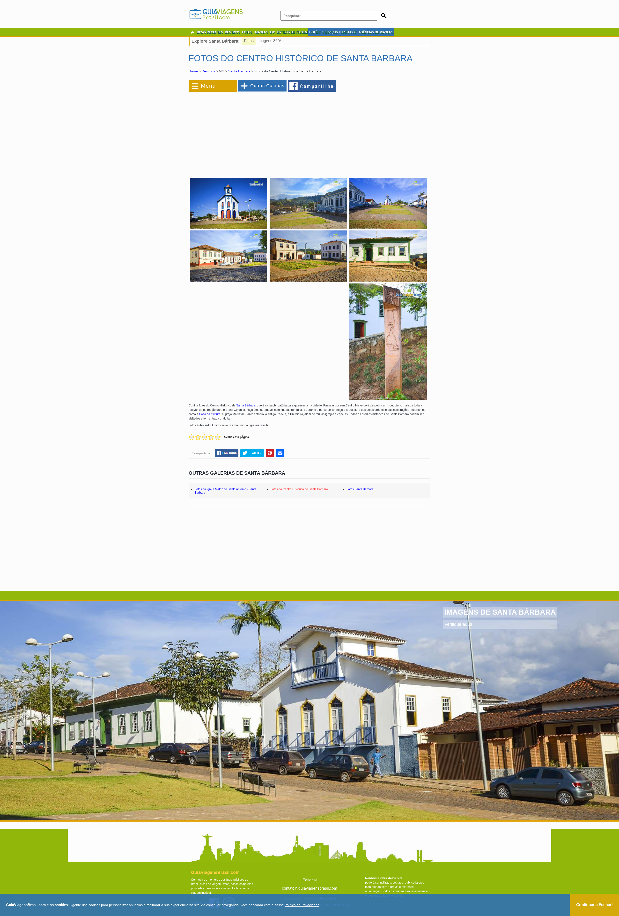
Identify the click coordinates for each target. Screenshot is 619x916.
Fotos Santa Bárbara (360, 489)
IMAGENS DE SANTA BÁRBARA (500, 612)
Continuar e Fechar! (594, 905)
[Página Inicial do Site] (192, 32)
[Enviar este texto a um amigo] (280, 453)
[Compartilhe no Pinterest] (270, 453)
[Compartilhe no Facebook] (312, 85)
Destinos (208, 71)
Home (193, 71)
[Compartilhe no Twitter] (252, 453)
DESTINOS (232, 32)
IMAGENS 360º (264, 32)
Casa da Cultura (210, 414)
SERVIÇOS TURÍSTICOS (339, 32)
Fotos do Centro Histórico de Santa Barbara (299, 489)
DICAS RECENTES (210, 32)
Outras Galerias (267, 85)
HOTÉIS (314, 32)
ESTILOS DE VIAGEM (292, 32)
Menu (208, 86)
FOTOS (247, 32)
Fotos (249, 41)
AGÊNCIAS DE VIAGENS (376, 32)
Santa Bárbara (239, 71)
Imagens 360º (269, 41)
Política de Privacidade (302, 905)
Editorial (309, 880)
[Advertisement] (241, 132)
